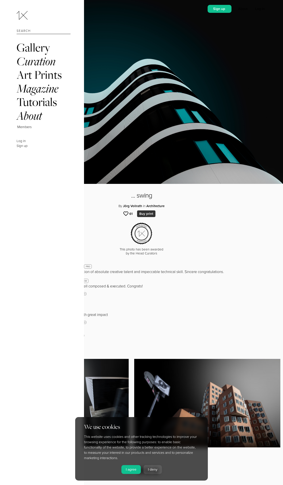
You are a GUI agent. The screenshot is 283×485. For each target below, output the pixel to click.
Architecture (155, 206)
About (29, 116)
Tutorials (37, 102)
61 (131, 214)
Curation (36, 61)
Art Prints (39, 75)
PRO (88, 266)
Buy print (146, 214)
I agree (131, 469)
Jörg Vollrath (132, 206)
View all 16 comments (69, 335)
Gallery (33, 47)
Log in (21, 141)
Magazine (37, 88)
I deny (152, 469)
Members (24, 127)
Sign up (22, 146)
